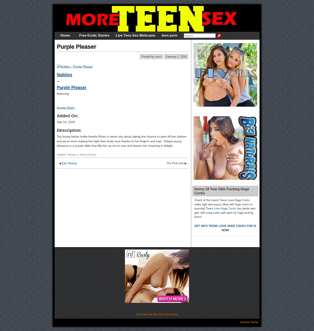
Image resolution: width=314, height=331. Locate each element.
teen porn (169, 35)
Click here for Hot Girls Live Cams (157, 314)
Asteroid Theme (249, 322)
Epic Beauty (69, 163)
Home (65, 35)
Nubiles (64, 74)
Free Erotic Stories (94, 35)
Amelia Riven (66, 107)
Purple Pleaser (76, 46)
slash (158, 56)
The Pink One (175, 163)
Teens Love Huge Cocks (221, 208)
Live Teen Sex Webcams (135, 35)
